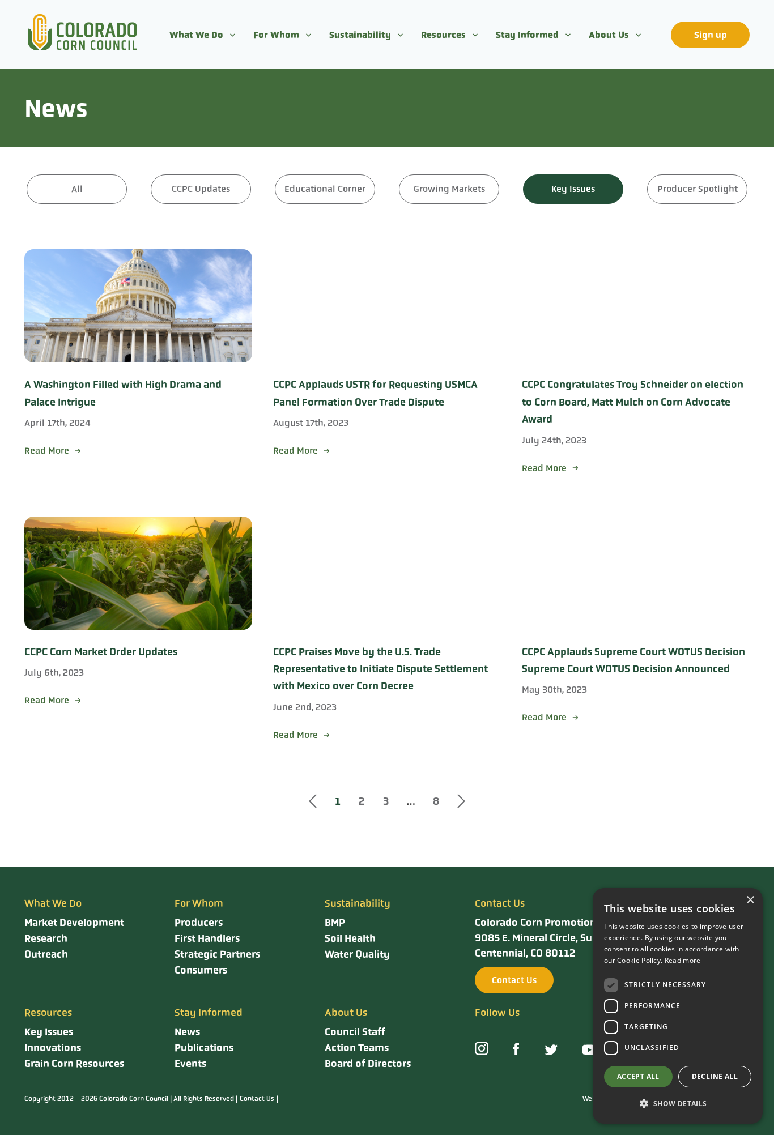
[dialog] (678, 1006)
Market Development (74, 922)
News (187, 1032)
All (77, 189)
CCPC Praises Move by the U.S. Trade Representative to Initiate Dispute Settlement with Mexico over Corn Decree (380, 669)
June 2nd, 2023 (305, 707)
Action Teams (357, 1048)
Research (45, 938)
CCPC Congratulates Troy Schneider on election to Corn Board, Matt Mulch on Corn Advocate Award (632, 401)
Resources (443, 34)
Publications (204, 1048)
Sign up (710, 34)
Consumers (201, 970)
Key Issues (48, 1032)
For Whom (276, 34)
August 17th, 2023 (310, 422)
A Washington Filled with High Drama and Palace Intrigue (123, 393)
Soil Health (350, 938)
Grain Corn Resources (74, 1063)
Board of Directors (368, 1063)
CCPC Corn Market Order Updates (100, 652)
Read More (46, 450)
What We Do (196, 34)
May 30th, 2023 (554, 689)
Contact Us (514, 980)
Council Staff (355, 1032)
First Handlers (207, 938)
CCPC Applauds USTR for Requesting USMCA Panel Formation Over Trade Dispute (375, 393)
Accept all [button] (638, 1076)
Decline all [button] (715, 1076)
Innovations (52, 1048)
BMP (335, 922)
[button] (677, 1103)
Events (190, 1063)
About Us (609, 34)
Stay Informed (527, 34)
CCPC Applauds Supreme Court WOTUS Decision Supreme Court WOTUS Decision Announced (633, 660)
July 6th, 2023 (54, 672)
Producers (199, 922)
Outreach (46, 954)
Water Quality (357, 954)
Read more (683, 960)
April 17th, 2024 (57, 422)
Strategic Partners (217, 954)
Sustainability (360, 34)
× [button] (750, 900)
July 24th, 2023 (554, 440)
